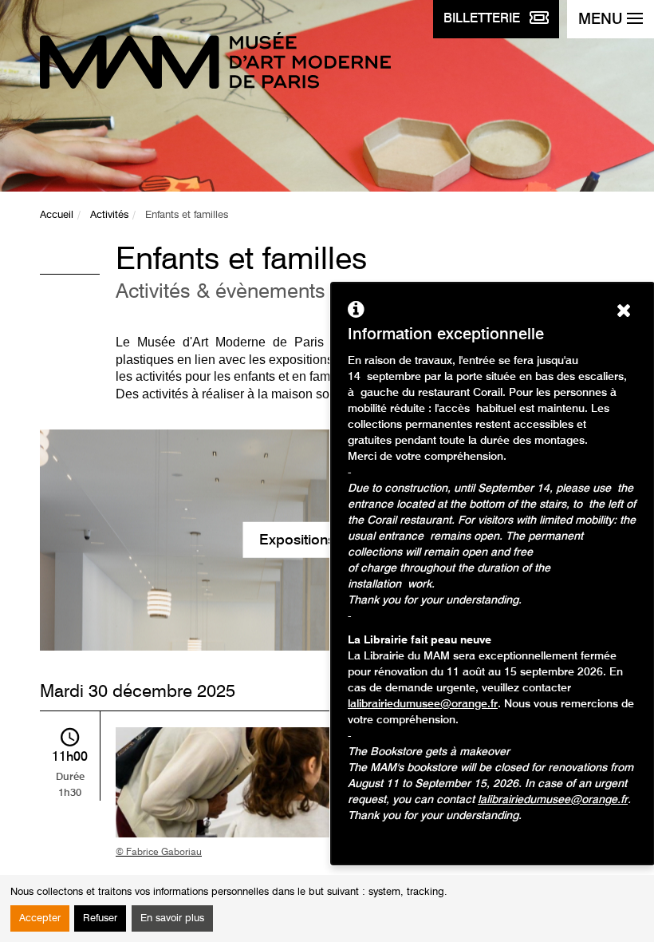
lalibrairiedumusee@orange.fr (423, 704)
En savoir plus (172, 918)
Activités (109, 215)
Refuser (100, 918)
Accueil (56, 215)
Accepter (40, 918)
